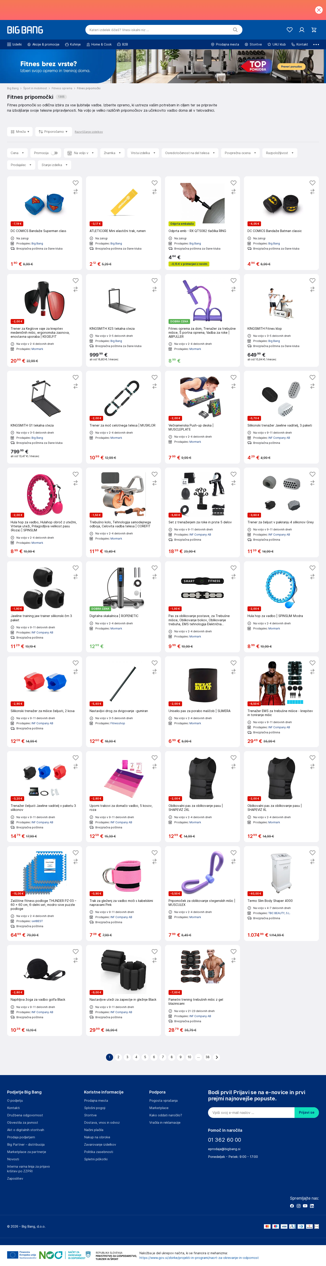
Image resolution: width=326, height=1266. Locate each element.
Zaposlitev (15, 1179)
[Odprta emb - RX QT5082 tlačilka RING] (202, 223)
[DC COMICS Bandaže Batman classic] (281, 223)
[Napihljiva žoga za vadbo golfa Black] (44, 990)
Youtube (305, 1206)
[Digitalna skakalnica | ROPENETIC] (123, 607)
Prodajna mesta (96, 1101)
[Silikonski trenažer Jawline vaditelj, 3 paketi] (281, 417)
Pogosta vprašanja (163, 1101)
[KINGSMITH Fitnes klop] (281, 320)
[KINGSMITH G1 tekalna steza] (44, 417)
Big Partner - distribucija (26, 1145)
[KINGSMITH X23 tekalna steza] (123, 320)
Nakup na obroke (97, 1137)
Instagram (298, 1206)
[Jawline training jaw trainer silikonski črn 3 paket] (44, 607)
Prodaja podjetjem (21, 1137)
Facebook (292, 1206)
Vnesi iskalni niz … (119, 30)
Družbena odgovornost (25, 1115)
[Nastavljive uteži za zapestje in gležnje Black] (123, 990)
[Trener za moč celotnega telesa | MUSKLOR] (123, 417)
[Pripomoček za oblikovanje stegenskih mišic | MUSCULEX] (202, 893)
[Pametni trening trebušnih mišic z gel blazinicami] (202, 990)
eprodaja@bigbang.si (224, 1149)
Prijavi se (306, 1112)
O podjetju (15, 1101)
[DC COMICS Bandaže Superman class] (44, 223)
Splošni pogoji (94, 1108)
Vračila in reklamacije (165, 1123)
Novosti (13, 1159)
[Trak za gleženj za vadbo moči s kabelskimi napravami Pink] (123, 893)
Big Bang (37, 243)
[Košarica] (314, 30)
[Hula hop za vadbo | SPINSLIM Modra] (281, 607)
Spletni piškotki (96, 1159)
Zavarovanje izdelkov (100, 1145)
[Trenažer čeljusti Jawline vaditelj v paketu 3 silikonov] (44, 796)
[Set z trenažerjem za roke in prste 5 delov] (202, 512)
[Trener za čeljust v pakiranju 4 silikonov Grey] (281, 512)
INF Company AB (279, 437)
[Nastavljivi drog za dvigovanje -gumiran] (123, 702)
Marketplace (159, 1108)
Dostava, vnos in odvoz (102, 1123)
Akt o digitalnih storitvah (25, 1130)
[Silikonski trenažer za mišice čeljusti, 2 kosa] (44, 702)
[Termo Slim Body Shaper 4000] (281, 893)
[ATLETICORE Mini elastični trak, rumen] (123, 223)
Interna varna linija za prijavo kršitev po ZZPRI (28, 1169)
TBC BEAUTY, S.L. (279, 913)
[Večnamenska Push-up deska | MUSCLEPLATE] (202, 417)
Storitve (90, 1115)
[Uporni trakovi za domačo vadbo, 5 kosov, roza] (123, 796)
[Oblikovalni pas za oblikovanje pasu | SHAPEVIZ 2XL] (202, 796)
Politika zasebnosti (98, 1152)
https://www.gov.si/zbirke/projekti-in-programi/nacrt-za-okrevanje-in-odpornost (199, 1258)
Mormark (37, 349)
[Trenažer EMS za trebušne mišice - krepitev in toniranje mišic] (281, 702)
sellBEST (37, 921)
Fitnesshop (117, 723)
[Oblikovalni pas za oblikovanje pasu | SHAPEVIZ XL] (281, 796)
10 (189, 1057)
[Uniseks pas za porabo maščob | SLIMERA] (202, 702)
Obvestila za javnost (22, 1123)
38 (208, 1057)
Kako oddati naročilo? (165, 1115)
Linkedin (312, 1206)
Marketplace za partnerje (26, 1152)
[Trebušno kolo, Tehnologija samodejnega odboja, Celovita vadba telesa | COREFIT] (123, 512)
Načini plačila (93, 1130)
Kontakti (13, 1108)
